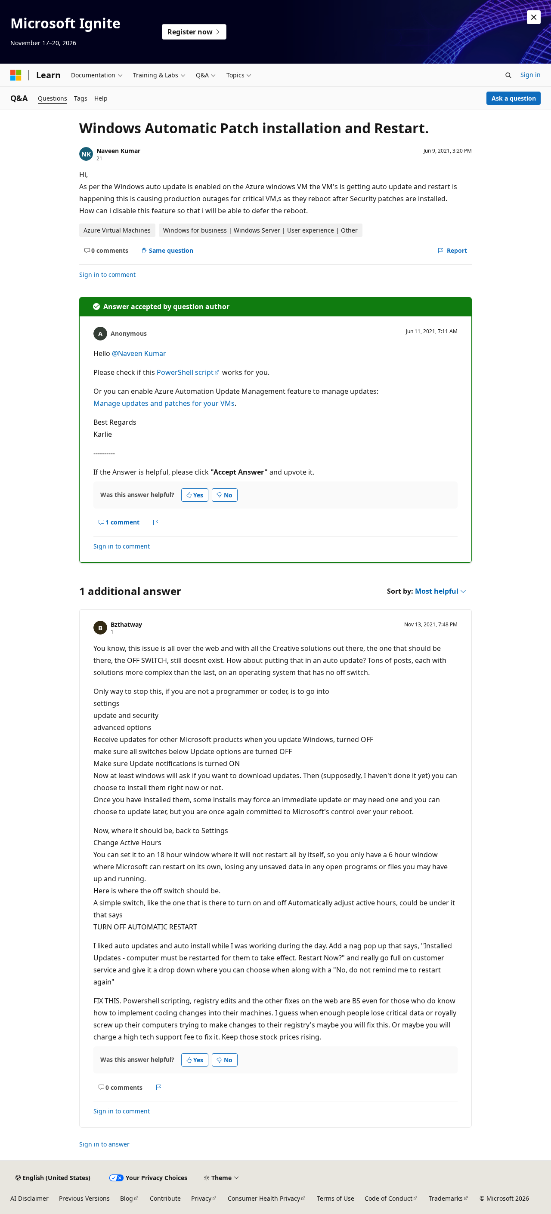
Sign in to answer (104, 1144)
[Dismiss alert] (534, 17)
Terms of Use (335, 1198)
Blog (126, 1198)
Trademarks (446, 1198)
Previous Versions (84, 1198)
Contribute (165, 1198)
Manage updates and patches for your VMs (164, 403)
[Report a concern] (155, 522)
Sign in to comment (107, 274)
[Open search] (508, 75)
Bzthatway (126, 624)
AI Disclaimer (29, 1198)
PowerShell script (185, 372)
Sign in (530, 75)
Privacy (201, 1198)
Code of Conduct (388, 1198)
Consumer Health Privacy (264, 1198)
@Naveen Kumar (139, 353)
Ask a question (514, 98)
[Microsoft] (16, 75)
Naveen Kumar (118, 151)
